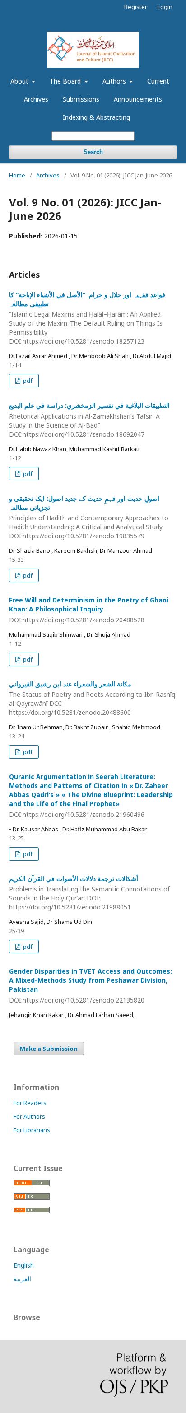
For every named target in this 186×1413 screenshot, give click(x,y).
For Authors (29, 1116)
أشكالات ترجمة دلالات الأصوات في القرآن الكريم (89, 893)
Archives (36, 99)
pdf (27, 381)
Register (135, 7)
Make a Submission (49, 1049)
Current (158, 81)
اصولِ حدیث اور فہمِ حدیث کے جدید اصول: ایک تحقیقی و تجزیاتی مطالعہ (88, 517)
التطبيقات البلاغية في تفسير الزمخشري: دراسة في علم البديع (89, 419)
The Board (66, 81)
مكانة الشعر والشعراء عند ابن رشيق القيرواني (92, 698)
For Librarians (32, 1130)
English (24, 1265)
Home (17, 175)
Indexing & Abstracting (96, 117)
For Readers (30, 1103)
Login (165, 7)
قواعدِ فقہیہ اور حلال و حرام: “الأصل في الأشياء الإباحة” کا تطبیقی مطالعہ (87, 318)
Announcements (138, 99)
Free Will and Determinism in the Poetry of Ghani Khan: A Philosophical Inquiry (88, 610)
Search (93, 152)
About (20, 81)
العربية (22, 1278)
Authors (115, 81)
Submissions (81, 99)
